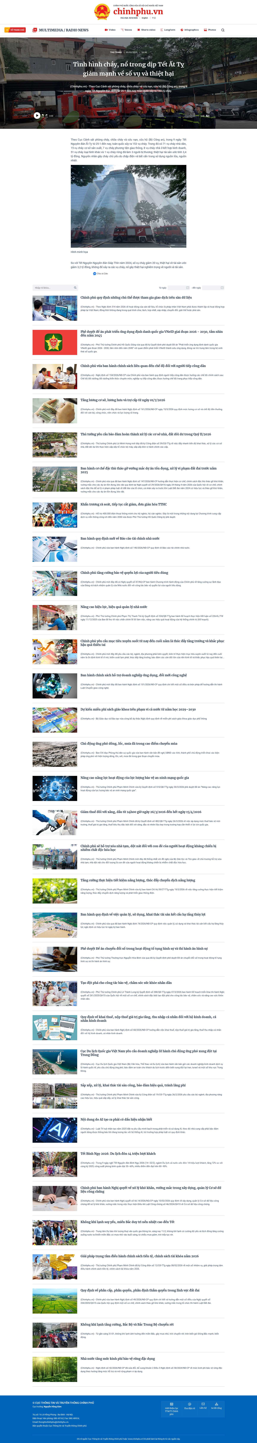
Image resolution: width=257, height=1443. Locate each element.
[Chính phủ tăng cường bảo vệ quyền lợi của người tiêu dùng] (55, 583)
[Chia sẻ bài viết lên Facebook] (121, 101)
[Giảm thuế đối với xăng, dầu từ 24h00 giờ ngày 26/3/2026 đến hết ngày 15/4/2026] (55, 822)
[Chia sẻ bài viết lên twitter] (128, 101)
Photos (212, 30)
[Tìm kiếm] (222, 30)
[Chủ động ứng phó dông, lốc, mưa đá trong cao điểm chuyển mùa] (55, 754)
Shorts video (148, 30)
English (145, 18)
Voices (128, 30)
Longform (169, 30)
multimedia (51, 30)
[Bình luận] (136, 101)
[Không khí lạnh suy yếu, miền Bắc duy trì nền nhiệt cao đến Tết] (55, 1232)
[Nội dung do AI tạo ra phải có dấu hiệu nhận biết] (55, 1130)
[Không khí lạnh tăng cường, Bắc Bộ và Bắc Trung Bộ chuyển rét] (55, 1335)
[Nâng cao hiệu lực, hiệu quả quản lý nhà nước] (55, 617)
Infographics (192, 30)
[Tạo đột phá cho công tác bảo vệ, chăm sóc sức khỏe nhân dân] (55, 993)
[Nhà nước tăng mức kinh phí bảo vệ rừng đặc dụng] (55, 1369)
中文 (154, 18)
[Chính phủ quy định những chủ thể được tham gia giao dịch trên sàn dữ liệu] (55, 308)
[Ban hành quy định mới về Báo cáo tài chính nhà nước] (55, 549)
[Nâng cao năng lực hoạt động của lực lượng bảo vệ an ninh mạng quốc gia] (55, 788)
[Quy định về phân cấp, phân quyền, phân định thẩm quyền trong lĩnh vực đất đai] (55, 1301)
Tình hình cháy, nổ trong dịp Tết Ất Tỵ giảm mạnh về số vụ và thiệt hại (128, 69)
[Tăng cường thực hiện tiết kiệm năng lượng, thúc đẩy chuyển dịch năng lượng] (55, 891)
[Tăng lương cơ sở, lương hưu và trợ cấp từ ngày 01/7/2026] (55, 410)
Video (112, 30)
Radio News (77, 30)
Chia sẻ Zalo (102, 273)
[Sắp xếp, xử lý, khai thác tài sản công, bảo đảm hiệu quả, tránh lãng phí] (55, 1096)
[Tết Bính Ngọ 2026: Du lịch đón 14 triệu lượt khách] (55, 1164)
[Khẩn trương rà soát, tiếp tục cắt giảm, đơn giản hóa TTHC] (55, 515)
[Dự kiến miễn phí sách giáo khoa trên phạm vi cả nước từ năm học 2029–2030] (55, 720)
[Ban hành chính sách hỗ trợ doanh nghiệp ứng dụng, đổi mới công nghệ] (55, 685)
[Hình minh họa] (128, 206)
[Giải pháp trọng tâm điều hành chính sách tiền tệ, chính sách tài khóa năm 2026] (55, 1266)
